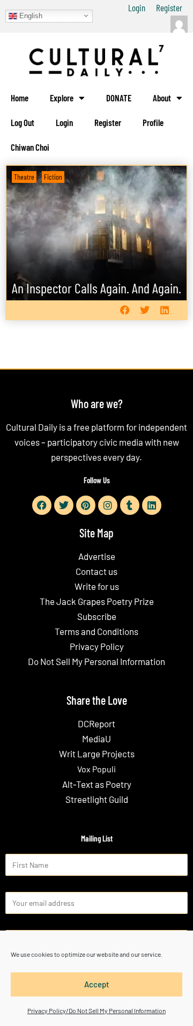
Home (19, 97)
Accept (96, 984)
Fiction (53, 176)
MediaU (96, 738)
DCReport (96, 723)
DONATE (118, 97)
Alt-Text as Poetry (96, 784)
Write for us (97, 586)
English (29, 15)
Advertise (96, 556)
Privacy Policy (97, 646)
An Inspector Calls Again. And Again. (96, 287)
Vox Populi (96, 769)
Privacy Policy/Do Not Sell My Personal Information (96, 1010)
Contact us (96, 571)
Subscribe (96, 616)
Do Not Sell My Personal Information (96, 661)
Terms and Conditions (96, 631)
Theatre (24, 176)
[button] (124, 310)
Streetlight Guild (96, 799)
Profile (153, 122)
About (162, 97)
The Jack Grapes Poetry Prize (97, 601)
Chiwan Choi (30, 147)
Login (136, 7)
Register (169, 7)
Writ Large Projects (97, 753)
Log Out (22, 122)
